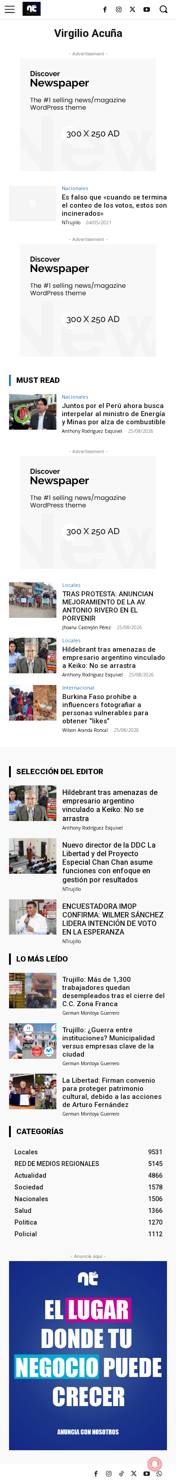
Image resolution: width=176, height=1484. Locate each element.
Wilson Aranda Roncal (85, 730)
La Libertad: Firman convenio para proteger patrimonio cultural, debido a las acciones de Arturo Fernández (112, 1092)
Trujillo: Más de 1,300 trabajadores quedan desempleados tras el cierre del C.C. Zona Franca (113, 992)
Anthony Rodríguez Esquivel (92, 431)
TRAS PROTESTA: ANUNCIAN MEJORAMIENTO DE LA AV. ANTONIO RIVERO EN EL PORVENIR (107, 606)
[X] (132, 10)
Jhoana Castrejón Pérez (86, 627)
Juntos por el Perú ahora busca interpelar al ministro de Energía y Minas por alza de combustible (114, 414)
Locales (71, 584)
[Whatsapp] (159, 1474)
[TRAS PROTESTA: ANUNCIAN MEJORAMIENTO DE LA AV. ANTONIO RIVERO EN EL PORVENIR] (32, 600)
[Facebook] (105, 10)
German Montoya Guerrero (90, 1013)
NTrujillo (71, 222)
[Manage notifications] (155, 1464)
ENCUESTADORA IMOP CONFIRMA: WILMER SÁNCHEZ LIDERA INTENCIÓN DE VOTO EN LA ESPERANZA (113, 919)
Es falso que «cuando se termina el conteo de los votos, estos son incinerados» (114, 205)
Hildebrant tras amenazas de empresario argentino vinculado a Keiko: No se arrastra (113, 657)
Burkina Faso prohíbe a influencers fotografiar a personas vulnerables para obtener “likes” (105, 709)
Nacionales (75, 188)
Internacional (78, 687)
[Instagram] (119, 10)
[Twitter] (134, 1474)
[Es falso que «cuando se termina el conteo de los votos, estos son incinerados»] (32, 203)
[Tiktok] (121, 1474)
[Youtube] (146, 10)
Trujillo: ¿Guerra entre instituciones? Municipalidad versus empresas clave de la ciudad (108, 1042)
